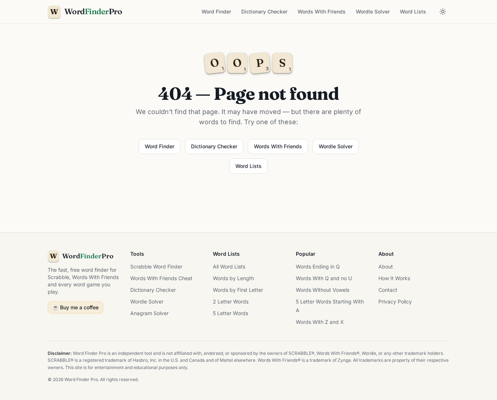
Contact (387, 290)
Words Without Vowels (322, 290)
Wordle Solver (373, 11)
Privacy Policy (395, 301)
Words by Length (233, 278)
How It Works (394, 278)
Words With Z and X (320, 322)
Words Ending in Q (318, 266)
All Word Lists (229, 266)
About (385, 266)
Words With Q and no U (324, 278)
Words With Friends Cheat (161, 278)
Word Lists (413, 11)
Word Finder (216, 11)
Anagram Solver (149, 313)
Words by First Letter (238, 290)
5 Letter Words (230, 313)
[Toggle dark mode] (442, 11)
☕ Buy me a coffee (75, 307)
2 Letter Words (231, 301)
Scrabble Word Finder (156, 266)
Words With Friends (322, 11)
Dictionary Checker (264, 11)
